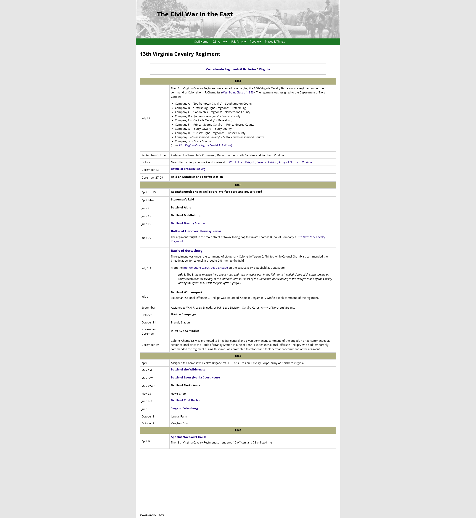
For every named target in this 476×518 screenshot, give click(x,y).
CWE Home (201, 41)
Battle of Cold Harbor (186, 400)
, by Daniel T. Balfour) (205, 145)
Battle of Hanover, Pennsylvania (196, 231)
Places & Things (275, 41)
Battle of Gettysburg (186, 250)
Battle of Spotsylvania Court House (195, 377)
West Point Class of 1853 (238, 92)
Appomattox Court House (189, 437)
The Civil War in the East (195, 14)
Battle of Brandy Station (188, 223)
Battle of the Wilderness (188, 369)
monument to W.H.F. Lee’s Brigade (205, 267)
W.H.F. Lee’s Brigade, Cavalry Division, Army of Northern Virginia (270, 162)
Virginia (264, 69)
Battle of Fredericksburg (188, 169)
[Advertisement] (238, 487)
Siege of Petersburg (184, 408)
